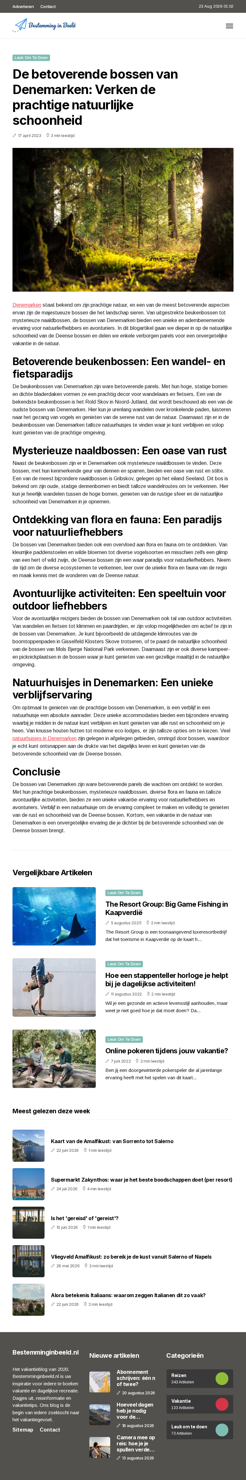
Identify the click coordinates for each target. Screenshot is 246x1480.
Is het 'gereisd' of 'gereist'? (85, 1218)
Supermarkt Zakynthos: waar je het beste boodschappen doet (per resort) (142, 1180)
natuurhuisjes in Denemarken (44, 738)
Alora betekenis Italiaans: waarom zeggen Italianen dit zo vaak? (128, 1295)
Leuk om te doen (31, 57)
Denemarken (26, 305)
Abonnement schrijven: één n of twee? (136, 1378)
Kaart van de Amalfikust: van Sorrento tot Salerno (112, 1141)
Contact (48, 6)
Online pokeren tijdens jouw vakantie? (166, 1051)
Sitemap (22, 1430)
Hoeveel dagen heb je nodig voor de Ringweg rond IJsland (135, 1411)
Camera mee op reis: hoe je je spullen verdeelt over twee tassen (136, 1443)
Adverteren (23, 6)
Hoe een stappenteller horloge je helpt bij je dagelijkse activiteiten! (166, 979)
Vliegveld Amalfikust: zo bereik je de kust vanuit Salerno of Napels (131, 1257)
